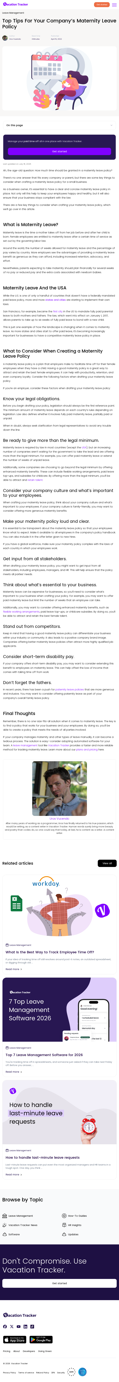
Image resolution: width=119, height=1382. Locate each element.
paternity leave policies (69, 689)
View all (107, 863)
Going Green (45, 1351)
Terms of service (26, 1372)
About (16, 1351)
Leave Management (13, 12)
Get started (102, 4)
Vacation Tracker (58, 745)
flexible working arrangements (21, 611)
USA (84, 447)
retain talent (35, 480)
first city (58, 311)
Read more (12, 969)
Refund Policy (42, 1372)
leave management (25, 745)
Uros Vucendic (59, 819)
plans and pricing (87, 749)
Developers (29, 1351)
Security (61, 1372)
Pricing (6, 1351)
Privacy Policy (9, 1372)
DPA (53, 1372)
